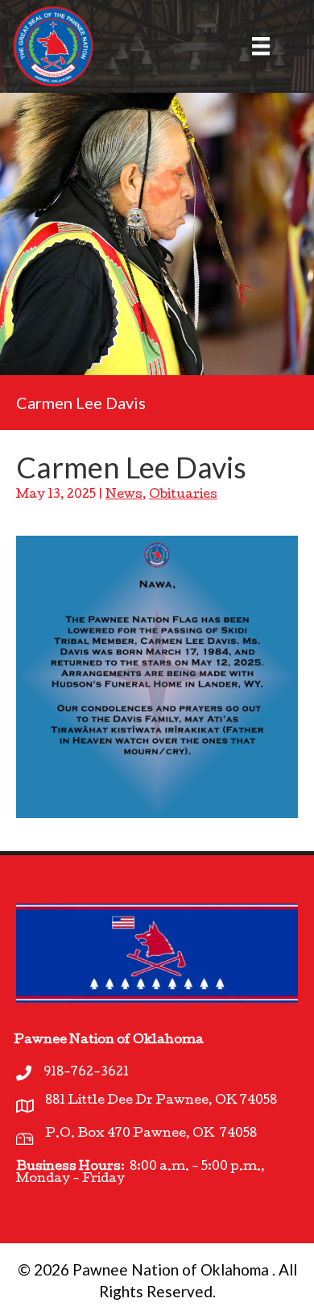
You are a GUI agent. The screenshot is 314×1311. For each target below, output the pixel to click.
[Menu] (251, 46)
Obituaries (183, 495)
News (124, 495)
